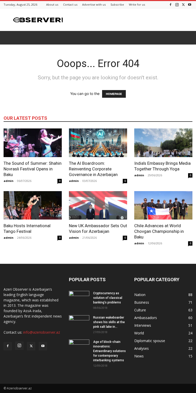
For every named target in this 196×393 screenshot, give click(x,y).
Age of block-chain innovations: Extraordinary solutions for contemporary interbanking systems (109, 351)
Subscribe (117, 4)
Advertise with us (94, 4)
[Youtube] (189, 4)
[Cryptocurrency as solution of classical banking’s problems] (79, 298)
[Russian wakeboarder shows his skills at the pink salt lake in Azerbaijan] (79, 322)
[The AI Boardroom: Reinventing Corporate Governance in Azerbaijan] (98, 142)
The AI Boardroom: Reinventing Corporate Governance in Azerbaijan (93, 169)
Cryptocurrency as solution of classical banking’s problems (107, 297)
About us (52, 4)
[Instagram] (177, 4)
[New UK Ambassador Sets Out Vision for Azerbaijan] (98, 205)
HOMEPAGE (114, 94)
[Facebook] (170, 4)
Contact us (70, 4)
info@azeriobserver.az (41, 332)
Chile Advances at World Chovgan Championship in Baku (159, 231)
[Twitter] (183, 4)
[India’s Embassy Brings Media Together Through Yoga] (163, 142)
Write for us (137, 4)
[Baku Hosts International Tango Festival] (33, 205)
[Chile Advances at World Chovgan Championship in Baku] (163, 205)
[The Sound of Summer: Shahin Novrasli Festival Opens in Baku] (33, 142)
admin (9, 181)
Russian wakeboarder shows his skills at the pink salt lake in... (109, 322)
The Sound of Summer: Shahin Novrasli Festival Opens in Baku (33, 169)
